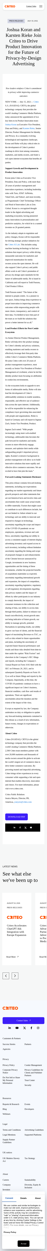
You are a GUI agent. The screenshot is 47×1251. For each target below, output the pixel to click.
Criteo (36, 102)
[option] (16, 929)
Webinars (6, 1114)
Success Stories (9, 1044)
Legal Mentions (9, 1135)
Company (7, 1185)
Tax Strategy (30, 1158)
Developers (29, 1109)
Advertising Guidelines (34, 1130)
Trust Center (30, 1080)
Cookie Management (33, 1065)
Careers (6, 1180)
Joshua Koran (11, 124)
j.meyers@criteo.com (23, 802)
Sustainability (30, 1180)
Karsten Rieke (29, 128)
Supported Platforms (33, 1135)
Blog (5, 1109)
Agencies (6, 1049)
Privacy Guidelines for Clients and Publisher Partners (34, 1073)
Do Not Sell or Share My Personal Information (11, 1080)
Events (27, 1104)
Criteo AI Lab (14, 244)
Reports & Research (11, 1104)
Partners (28, 1044)
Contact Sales (31, 6)
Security (28, 1085)
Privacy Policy (9, 1065)
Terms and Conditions (12, 1130)
